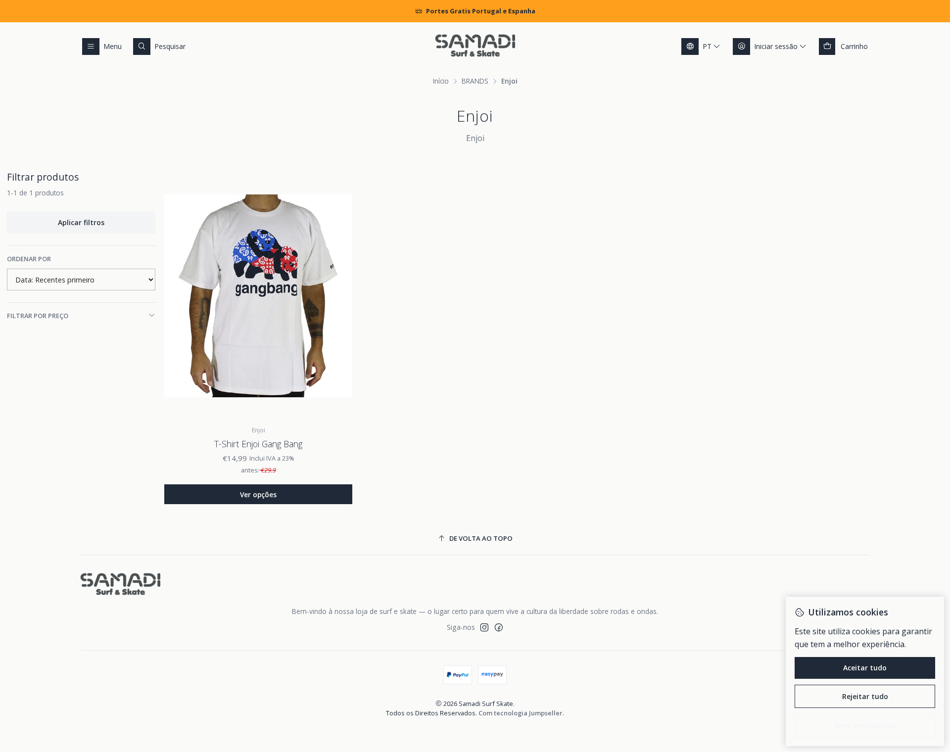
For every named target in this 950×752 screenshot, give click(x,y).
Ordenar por (29, 259)
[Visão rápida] (337, 296)
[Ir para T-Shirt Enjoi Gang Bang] (258, 296)
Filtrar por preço (37, 315)
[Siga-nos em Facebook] (499, 627)
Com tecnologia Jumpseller (520, 712)
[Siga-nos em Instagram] (484, 627)
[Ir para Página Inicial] (475, 46)
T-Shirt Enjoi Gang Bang (258, 444)
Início (441, 81)
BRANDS (475, 81)
